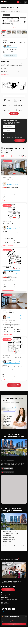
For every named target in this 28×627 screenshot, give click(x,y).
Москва (3, 3)
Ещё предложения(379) (14, 384)
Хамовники (8, 543)
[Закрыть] (26, 616)
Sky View (5, 231)
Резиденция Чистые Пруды (9, 320)
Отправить (19, 140)
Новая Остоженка (7, 276)
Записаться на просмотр (10, 55)
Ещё (15, 190)
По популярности (22, 156)
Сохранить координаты (8, 468)
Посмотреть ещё (5, 74)
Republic (5, 365)
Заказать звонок (8, 589)
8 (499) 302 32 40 (8, 586)
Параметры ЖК (20, 95)
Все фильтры (7, 156)
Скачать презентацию (14, 113)
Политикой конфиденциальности (12, 620)
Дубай (6, 3)
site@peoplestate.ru (5, 611)
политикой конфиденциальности (11, 134)
